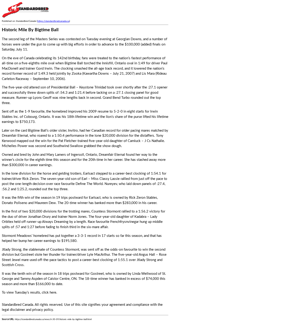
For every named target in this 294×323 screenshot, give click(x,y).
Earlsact (89, 173)
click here (49, 292)
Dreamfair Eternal (15, 135)
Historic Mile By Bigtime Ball (30, 30)
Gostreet (27, 254)
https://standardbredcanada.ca (53, 21)
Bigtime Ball (74, 63)
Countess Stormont (106, 211)
